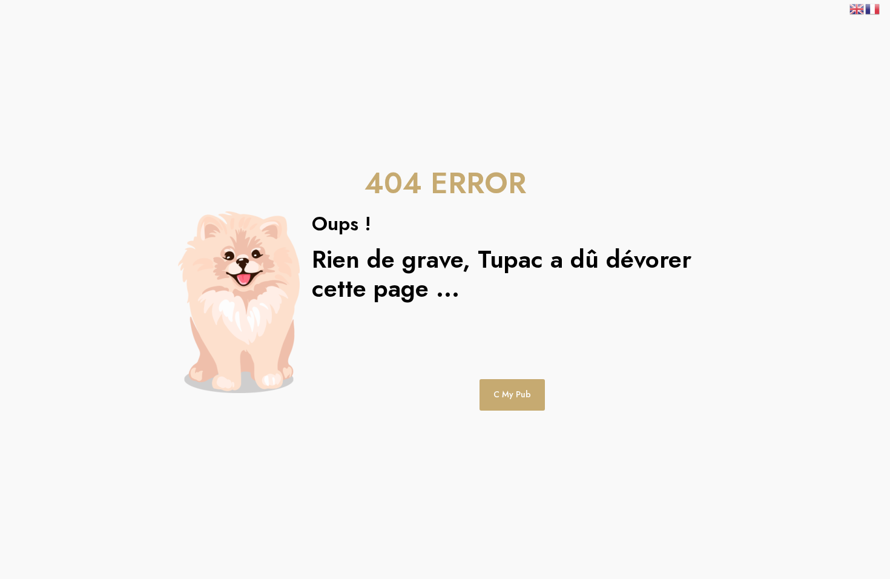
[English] (857, 8)
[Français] (873, 8)
